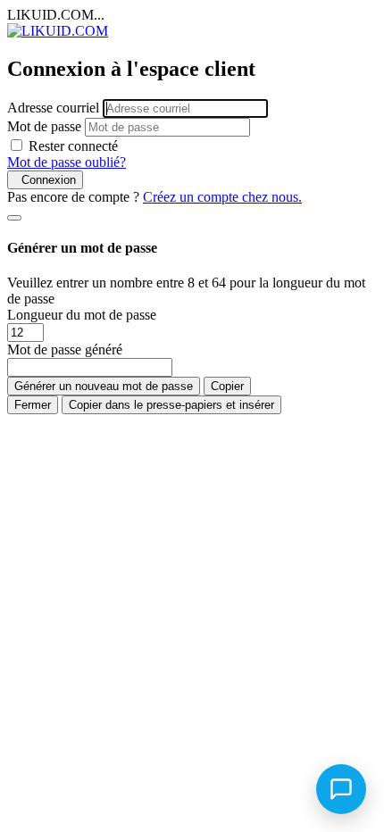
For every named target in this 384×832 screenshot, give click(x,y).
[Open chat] (341, 789)
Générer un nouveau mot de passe (103, 386)
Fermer (32, 405)
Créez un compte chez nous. (222, 196)
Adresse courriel (53, 107)
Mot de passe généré (64, 349)
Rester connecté (73, 146)
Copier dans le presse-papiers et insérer (171, 405)
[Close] (14, 217)
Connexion (45, 180)
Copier (227, 386)
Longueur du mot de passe (81, 314)
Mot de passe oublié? (66, 162)
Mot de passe (44, 126)
